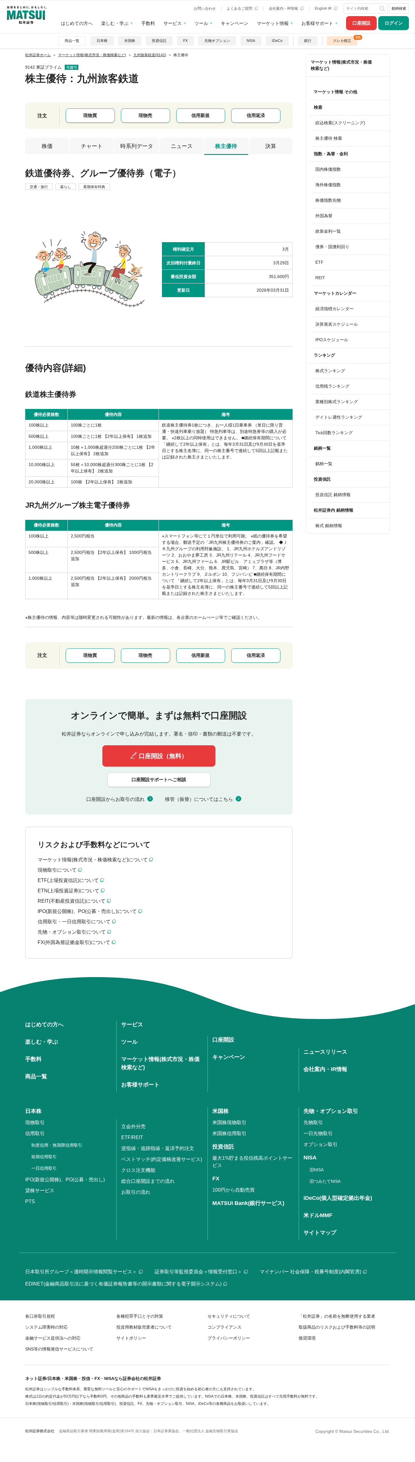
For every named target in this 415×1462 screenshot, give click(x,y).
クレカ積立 (342, 41)
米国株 (129, 41)
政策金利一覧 (328, 231)
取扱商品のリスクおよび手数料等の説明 (337, 1327)
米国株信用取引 (229, 1133)
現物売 (145, 115)
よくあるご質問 (240, 8)
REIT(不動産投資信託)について (71, 901)
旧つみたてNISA (325, 1181)
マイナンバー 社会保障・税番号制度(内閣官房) (310, 1271)
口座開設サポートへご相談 (159, 779)
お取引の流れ (135, 1192)
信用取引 (35, 1133)
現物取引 (35, 1122)
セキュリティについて (229, 1316)
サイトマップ (320, 1233)
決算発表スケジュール (336, 324)
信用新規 (200, 115)
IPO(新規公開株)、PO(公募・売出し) (65, 1179)
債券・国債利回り (332, 246)
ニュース (182, 146)
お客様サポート (317, 23)
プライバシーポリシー (229, 1338)
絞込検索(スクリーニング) (340, 122)
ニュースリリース (325, 1052)
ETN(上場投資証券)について (68, 890)
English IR (324, 8)
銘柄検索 (399, 8)
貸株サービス (39, 1190)
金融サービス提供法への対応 (53, 1338)
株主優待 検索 (328, 138)
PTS (30, 1201)
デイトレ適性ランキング (338, 417)
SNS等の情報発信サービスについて (59, 1349)
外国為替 (323, 215)
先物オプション (217, 41)
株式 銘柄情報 (328, 525)
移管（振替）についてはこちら (199, 799)
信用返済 (256, 115)
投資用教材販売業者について (144, 1327)
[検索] (382, 8)
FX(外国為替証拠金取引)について (74, 942)
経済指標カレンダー (334, 308)
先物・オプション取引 (331, 1111)
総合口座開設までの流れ (148, 1181)
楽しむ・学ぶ (115, 23)
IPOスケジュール (331, 339)
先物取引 (313, 1122)
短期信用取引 (44, 1156)
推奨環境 (307, 1338)
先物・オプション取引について (72, 932)
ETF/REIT (132, 1137)
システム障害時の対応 (46, 1327)
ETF (319, 262)
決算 (270, 146)
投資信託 (159, 41)
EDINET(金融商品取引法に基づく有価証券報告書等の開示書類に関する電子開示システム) (123, 1283)
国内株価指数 (328, 169)
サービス (172, 23)
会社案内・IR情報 (284, 8)
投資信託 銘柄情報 (333, 494)
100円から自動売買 (233, 1190)
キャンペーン (234, 23)
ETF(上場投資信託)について (68, 880)
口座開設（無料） (163, 756)
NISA (251, 41)
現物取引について (57, 870)
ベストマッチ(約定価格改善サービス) (161, 1159)
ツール (201, 23)
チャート (92, 146)
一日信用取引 (44, 1168)
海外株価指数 (328, 184)
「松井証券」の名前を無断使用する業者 (337, 1316)
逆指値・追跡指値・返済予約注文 (157, 1148)
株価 (47, 146)
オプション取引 (321, 1144)
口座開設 (361, 23)
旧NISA (317, 1169)
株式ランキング (330, 370)
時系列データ (136, 146)
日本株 (102, 41)
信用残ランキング (332, 386)
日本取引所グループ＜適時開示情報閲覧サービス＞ (81, 1271)
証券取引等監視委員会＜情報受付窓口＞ (198, 1271)
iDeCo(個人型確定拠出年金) (338, 1198)
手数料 (148, 23)
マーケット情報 (273, 23)
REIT (320, 277)
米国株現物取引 (229, 1122)
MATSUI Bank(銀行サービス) (248, 1203)
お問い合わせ (205, 8)
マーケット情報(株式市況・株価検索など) (341, 65)
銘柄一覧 (323, 463)
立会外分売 (133, 1126)
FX (185, 41)
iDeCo (277, 41)
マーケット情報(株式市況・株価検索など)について (93, 859)
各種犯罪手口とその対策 (139, 1316)
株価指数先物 (328, 200)
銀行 (307, 41)
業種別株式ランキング (336, 401)
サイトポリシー (131, 1338)
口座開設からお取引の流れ (115, 799)
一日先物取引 (318, 1133)
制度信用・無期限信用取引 (56, 1145)
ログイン (394, 23)
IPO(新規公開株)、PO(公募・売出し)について (87, 911)
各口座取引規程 (40, 1316)
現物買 (90, 115)
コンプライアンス (225, 1327)
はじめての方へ (77, 23)
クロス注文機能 (138, 1170)
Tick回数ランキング (334, 432)
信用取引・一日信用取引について (74, 921)
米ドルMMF (318, 1215)
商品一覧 (72, 41)
